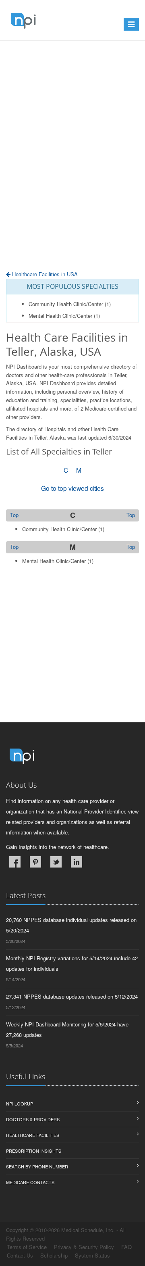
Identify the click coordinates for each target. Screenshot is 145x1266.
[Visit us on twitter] (56, 862)
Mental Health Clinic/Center (60, 315)
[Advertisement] (72, 175)
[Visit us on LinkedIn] (76, 862)
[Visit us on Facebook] (15, 862)
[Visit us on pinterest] (35, 862)
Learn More (63, 59)
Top (130, 515)
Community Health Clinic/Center (66, 304)
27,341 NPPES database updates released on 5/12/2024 (72, 996)
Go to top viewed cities (72, 488)
